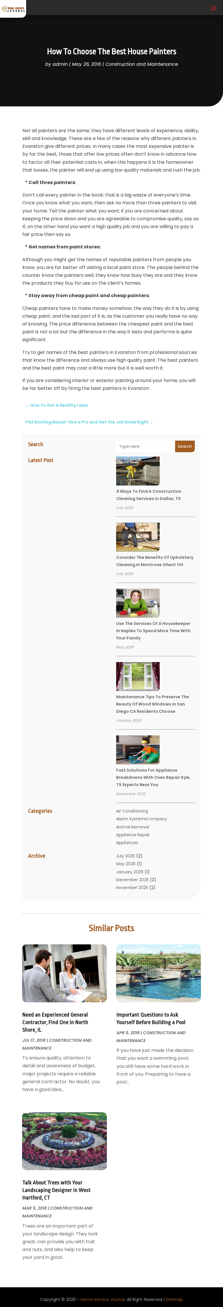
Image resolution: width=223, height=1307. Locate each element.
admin (60, 64)
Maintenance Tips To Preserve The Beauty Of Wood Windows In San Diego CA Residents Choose (152, 704)
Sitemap (174, 1299)
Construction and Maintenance (141, 64)
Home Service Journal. (103, 1299)
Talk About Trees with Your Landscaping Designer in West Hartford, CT (56, 1190)
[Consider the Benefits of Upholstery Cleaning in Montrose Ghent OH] (138, 538)
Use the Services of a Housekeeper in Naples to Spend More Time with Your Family (153, 631)
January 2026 (129, 872)
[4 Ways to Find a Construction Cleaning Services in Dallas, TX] (138, 472)
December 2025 (132, 880)
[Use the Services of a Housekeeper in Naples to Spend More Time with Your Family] (138, 604)
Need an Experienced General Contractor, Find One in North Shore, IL (55, 1022)
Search (185, 446)
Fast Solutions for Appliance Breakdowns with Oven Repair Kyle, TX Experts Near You (153, 777)
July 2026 (125, 856)
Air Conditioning (132, 811)
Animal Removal (132, 827)
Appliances (127, 843)
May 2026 (126, 864)
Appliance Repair (133, 835)
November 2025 (132, 887)
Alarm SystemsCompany (141, 819)
